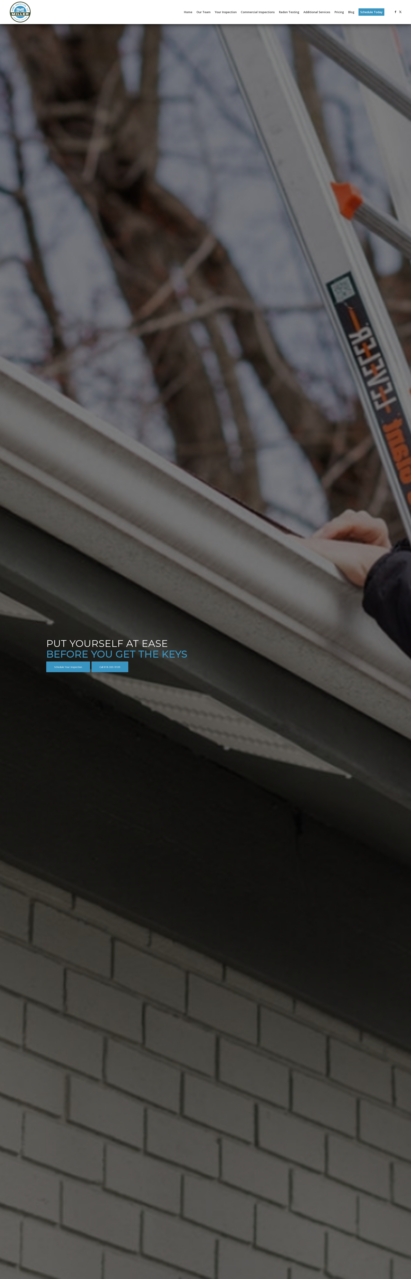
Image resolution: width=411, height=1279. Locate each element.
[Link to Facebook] (395, 11)
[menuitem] (188, 12)
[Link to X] (400, 11)
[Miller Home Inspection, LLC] (20, 12)
